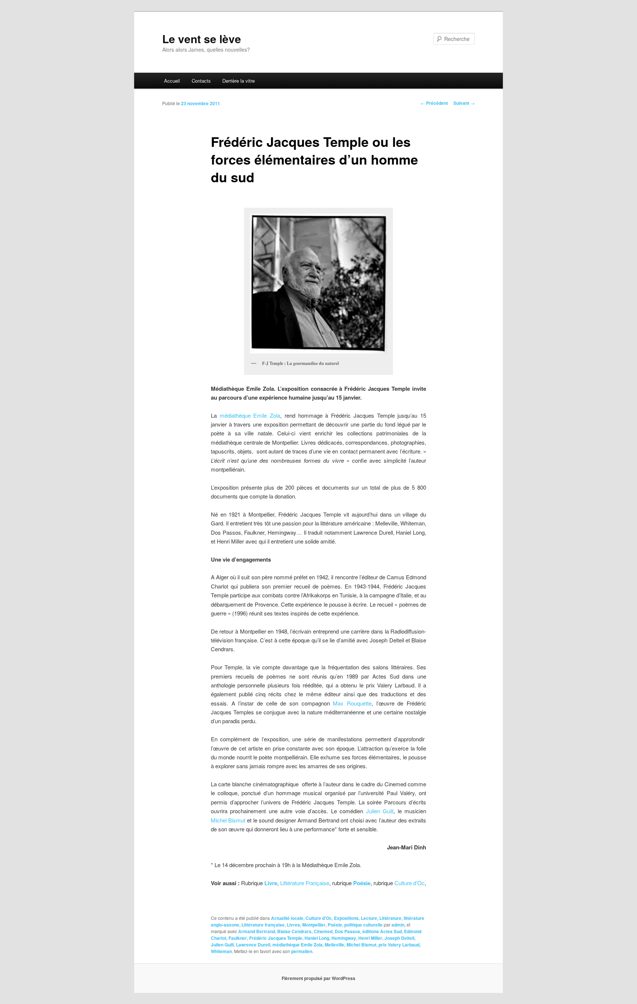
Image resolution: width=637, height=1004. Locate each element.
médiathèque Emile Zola (250, 415)
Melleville (334, 944)
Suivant (464, 103)
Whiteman (221, 951)
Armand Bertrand (256, 931)
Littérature (390, 918)
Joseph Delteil (399, 938)
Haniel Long (316, 938)
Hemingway (343, 938)
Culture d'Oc (319, 918)
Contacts (201, 80)
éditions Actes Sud (382, 931)
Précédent (434, 103)
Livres (293, 924)
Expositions (346, 918)
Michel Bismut (229, 820)
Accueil (172, 80)
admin (397, 924)
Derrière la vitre (238, 80)
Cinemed (323, 931)
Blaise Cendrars (294, 931)
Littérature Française (304, 883)
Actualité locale (287, 918)
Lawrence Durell (253, 944)
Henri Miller (370, 938)
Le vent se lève (201, 38)
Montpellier (314, 924)
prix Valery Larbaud (399, 944)
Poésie (335, 924)
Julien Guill (379, 811)
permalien (301, 951)
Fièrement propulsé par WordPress (318, 978)
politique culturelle (363, 924)
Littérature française (263, 924)
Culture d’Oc (409, 883)
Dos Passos (347, 931)
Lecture (369, 918)
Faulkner (238, 938)
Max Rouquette (352, 703)
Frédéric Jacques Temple (275, 938)
